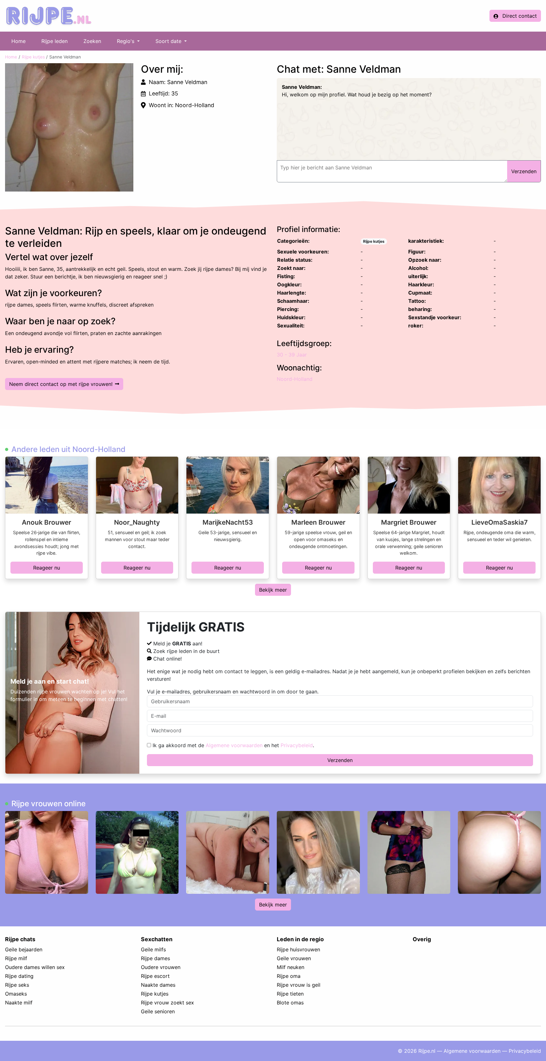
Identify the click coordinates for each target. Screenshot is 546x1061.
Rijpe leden (54, 41)
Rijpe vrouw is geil (298, 985)
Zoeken (92, 41)
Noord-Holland (294, 379)
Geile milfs (153, 949)
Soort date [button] (169, 41)
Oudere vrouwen (160, 967)
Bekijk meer (273, 590)
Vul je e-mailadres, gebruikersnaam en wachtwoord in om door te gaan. (232, 691)
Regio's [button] (126, 41)
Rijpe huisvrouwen (298, 949)
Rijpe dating (19, 976)
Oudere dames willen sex (35, 967)
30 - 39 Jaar (292, 354)
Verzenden (340, 760)
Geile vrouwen (294, 958)
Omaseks (16, 994)
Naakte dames (158, 985)
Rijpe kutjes (33, 56)
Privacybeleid (297, 745)
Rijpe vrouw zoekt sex (167, 1002)
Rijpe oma (288, 976)
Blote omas (290, 1002)
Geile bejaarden (23, 949)
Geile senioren (158, 1011)
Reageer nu (46, 567)
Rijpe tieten (290, 994)
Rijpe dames (155, 958)
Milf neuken (290, 967)
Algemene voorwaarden (234, 745)
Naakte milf (19, 1002)
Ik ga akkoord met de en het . (232, 745)
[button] (69, 127)
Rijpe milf (16, 958)
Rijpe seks (17, 985)
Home (18, 41)
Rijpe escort (155, 976)
